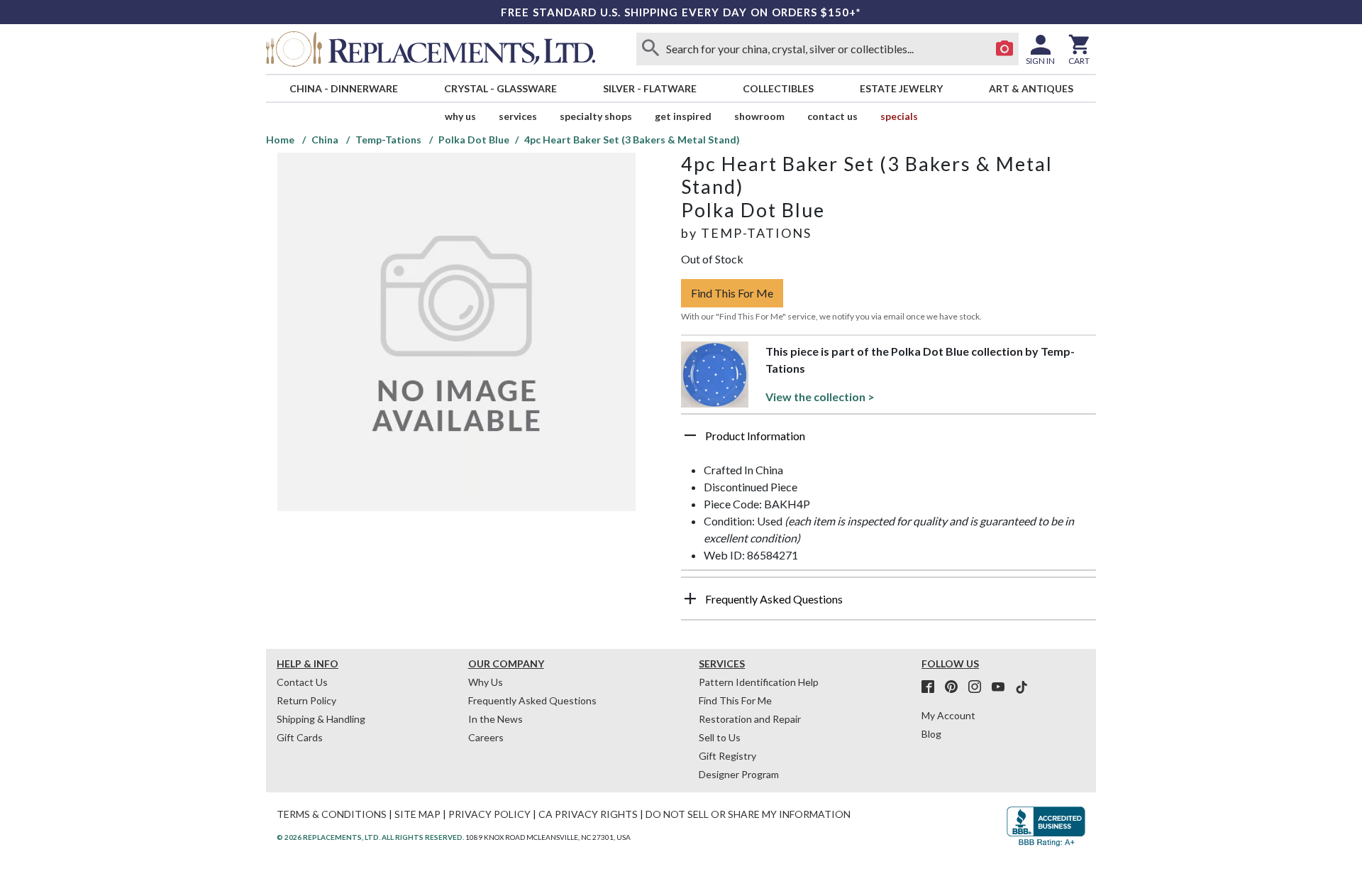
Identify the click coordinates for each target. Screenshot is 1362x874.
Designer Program (739, 774)
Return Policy (306, 700)
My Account (948, 715)
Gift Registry (727, 756)
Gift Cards (300, 737)
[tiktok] (1021, 687)
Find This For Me (732, 293)
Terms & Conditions (332, 814)
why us (460, 116)
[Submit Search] (650, 49)
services (518, 116)
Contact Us (832, 116)
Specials (899, 116)
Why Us (485, 682)
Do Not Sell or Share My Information (748, 814)
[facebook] (932, 687)
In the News (495, 719)
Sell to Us (720, 737)
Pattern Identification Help (759, 682)
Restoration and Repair (750, 719)
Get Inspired (683, 116)
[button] (888, 441)
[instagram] (979, 687)
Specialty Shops (596, 116)
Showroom (759, 116)
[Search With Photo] (1004, 49)
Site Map (417, 814)
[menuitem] (343, 88)
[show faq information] (690, 598)
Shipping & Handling (321, 719)
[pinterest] (955, 687)
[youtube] (1002, 687)
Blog (931, 734)
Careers (486, 737)
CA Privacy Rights (588, 814)
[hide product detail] (690, 435)
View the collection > (820, 396)
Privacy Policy (489, 814)
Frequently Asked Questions (532, 700)
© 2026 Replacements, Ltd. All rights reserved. (370, 837)
